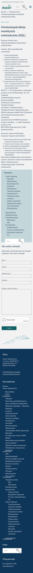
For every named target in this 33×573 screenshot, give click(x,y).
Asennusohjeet (10, 443)
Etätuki (7, 438)
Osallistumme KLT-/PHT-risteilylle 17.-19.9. (12, 2)
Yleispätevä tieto (12, 217)
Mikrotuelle (11, 220)
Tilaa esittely (10, 476)
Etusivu (3, 12)
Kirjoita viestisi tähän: (10, 288)
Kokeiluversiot (10, 473)
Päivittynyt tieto (11, 215)
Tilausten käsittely (13, 191)
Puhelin (4, 280)
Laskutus (10, 198)
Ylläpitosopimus (11, 469)
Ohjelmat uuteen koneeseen (15, 445)
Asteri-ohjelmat (11, 176)
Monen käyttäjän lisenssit (14, 459)
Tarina (7, 394)
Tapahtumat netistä (14, 203)
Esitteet (8, 466)
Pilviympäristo (12, 208)
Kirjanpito (10, 179)
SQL (8, 222)
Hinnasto (8, 471)
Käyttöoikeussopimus (13, 461)
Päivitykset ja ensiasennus (15, 448)
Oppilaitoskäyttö (11, 456)
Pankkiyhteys (12, 189)
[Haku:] (20, 7)
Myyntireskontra (13, 184)
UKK (7, 454)
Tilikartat (8, 399)
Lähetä (9, 328)
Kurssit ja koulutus (12, 464)
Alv (8, 235)
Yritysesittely (9, 392)
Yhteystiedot (7, 539)
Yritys (4, 267)
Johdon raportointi (13, 201)
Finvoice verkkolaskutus (15, 230)
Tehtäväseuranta (13, 196)
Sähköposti (6, 273)
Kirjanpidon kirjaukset (15, 232)
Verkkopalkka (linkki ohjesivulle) (17, 431)
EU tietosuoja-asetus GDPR (15, 435)
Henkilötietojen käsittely (11, 372)
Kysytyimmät (10, 225)
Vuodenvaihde (12, 227)
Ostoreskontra (12, 194)
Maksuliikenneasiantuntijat (15, 440)
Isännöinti (10, 186)
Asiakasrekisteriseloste (11, 374)
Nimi (4, 260)
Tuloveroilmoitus (13, 206)
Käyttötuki (9, 450)
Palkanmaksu (12, 181)
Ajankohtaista (11, 213)
